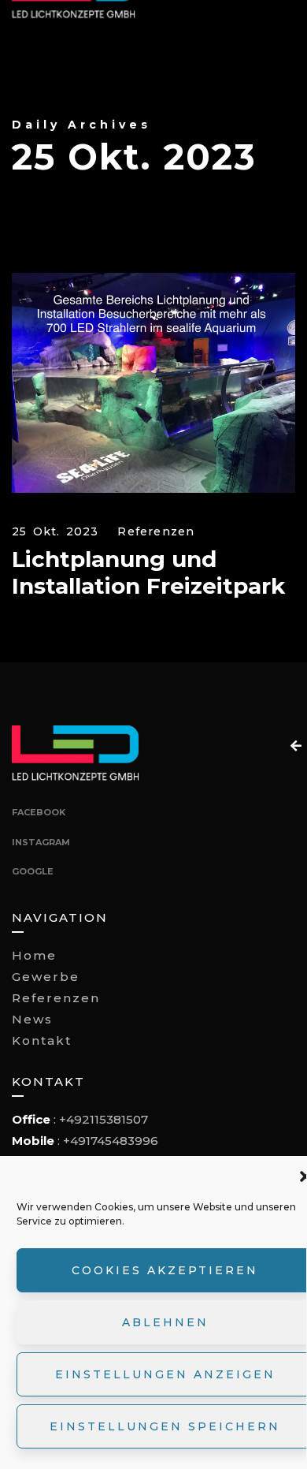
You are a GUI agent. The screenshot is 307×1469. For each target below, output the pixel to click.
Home (34, 955)
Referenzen (155, 532)
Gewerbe (46, 976)
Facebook (38, 812)
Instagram (41, 842)
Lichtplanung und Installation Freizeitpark (148, 572)
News (32, 1019)
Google (33, 871)
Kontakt (42, 1040)
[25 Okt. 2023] (153, 383)
